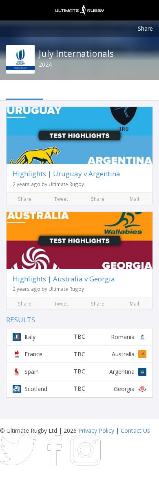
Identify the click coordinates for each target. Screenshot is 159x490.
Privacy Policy (96, 430)
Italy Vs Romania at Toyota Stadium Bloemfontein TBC (79, 336)
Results (20, 319)
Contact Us (135, 430)
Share (145, 28)
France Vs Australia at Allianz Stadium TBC (79, 354)
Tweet (61, 199)
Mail (134, 199)
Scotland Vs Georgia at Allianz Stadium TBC (79, 388)
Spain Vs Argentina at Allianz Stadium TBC (79, 371)
